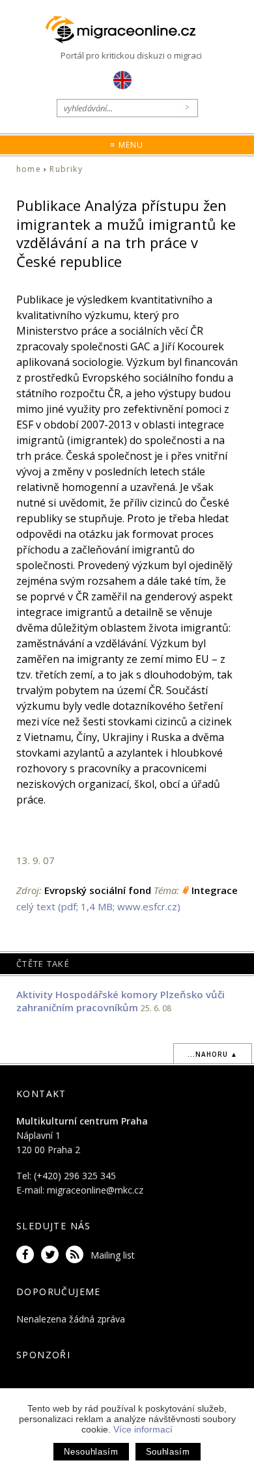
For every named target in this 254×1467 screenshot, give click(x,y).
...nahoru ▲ (213, 1054)
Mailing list (113, 1255)
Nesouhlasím (91, 1452)
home (28, 169)
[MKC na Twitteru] (52, 1255)
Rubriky (65, 169)
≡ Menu (126, 144)
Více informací (143, 1429)
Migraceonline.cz (127, 30)
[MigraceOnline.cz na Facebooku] (27, 1255)
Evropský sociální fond (97, 890)
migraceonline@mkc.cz (95, 1190)
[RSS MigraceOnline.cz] (77, 1255)
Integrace (214, 890)
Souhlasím (168, 1452)
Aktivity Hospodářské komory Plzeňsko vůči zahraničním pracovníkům (120, 1001)
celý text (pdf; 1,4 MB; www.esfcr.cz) (98, 906)
